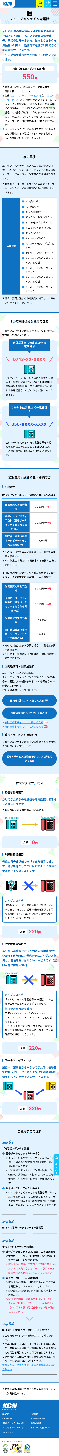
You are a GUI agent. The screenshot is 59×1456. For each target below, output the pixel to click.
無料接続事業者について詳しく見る (24, 722)
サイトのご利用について (41, 1427)
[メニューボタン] (55, 4)
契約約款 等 (7, 1418)
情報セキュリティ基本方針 (13, 1423)
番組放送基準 (36, 1423)
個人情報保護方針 (38, 1418)
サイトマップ (7, 1432)
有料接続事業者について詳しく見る (24, 726)
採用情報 (34, 1413)
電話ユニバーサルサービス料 (25, 95)
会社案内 (6, 1413)
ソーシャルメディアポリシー (14, 1427)
